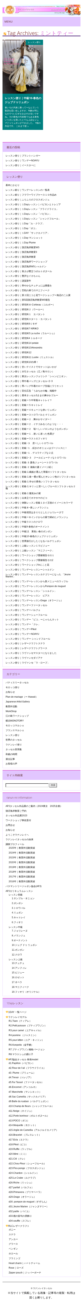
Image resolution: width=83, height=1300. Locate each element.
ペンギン (13, 1248)
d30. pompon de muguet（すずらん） (28, 1201)
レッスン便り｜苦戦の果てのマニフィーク (28, 290)
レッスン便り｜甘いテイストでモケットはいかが (31, 367)
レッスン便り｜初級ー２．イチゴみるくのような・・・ (35, 424)
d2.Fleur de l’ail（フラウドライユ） (27, 1068)
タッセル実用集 (14, 749)
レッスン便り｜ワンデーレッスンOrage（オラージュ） (34, 600)
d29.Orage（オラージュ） (22, 1197)
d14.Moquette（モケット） (23, 1125)
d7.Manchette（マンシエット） (25, 1092)
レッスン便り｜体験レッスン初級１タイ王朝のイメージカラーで (39, 502)
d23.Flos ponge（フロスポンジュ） (27, 1168)
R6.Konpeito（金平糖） (21, 1045)
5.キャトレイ (18, 917)
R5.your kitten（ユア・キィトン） (26, 1040)
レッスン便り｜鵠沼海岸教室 (21, 257)
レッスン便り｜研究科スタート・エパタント (29, 319)
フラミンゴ (14, 1258)
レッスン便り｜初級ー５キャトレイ (24, 405)
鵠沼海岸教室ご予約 (16, 811)
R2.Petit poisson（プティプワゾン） (28, 1025)
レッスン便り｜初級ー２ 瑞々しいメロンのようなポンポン (37, 429)
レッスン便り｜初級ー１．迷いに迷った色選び (30, 433)
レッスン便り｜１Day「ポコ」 (22, 228)
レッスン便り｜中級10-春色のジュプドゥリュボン (23, 100)
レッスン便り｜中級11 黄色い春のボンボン (29, 531)
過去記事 (10, 759)
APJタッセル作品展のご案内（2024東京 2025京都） (34, 806)
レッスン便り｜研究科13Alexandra (24, 347)
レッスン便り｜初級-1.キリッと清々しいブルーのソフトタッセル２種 (40, 487)
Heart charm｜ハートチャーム (24, 1263)
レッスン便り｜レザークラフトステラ (25, 643)
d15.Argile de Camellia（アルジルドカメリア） (33, 1130)
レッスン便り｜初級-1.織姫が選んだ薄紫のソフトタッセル (36, 472)
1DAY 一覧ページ (17, 1012)
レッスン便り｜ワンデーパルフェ (23, 610)
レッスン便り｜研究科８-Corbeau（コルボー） (30, 304)
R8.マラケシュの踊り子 (21, 1054)
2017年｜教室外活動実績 (22, 876)
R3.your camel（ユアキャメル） (25, 1030)
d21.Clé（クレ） (17, 1158)
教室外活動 (11, 706)
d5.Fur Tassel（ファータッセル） (26, 1082)
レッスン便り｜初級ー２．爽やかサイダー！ (29, 419)
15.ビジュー (18, 972)
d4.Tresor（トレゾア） (21, 1077)
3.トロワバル (18, 908)
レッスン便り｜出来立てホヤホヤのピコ (26, 498)
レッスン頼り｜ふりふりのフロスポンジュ (28, 199)
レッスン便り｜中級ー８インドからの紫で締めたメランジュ (37, 517)
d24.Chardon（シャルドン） (24, 1173)
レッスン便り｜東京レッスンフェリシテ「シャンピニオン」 (37, 376)
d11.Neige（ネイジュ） (21, 1111)
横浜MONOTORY (15, 720)
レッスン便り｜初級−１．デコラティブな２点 (29, 453)
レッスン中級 (16, 927)
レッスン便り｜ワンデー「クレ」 (23, 624)
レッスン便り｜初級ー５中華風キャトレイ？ (29, 400)
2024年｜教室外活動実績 (22, 852)
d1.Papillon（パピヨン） (22, 1063)
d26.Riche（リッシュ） (21, 1182)
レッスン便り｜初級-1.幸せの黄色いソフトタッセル (32, 481)
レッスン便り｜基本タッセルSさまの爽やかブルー (32, 395)
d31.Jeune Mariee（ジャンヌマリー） (29, 1206)
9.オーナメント (20, 940)
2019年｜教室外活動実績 (22, 867)
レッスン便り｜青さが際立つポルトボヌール (29, 271)
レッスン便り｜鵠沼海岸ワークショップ (26, 261)
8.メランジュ (18, 935)
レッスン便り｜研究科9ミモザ (21, 323)
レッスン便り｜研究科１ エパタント (25, 314)
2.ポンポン (17, 903)
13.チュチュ (18, 963)
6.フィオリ (17, 922)
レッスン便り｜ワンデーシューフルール (26, 615)
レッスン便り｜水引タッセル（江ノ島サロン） (30, 371)
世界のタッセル (14, 739)
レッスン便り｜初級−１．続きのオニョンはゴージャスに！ (36, 448)
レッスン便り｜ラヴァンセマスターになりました (31, 653)
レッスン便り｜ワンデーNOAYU (22, 160)
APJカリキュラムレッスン (19, 891)
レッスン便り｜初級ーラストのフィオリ (26, 438)
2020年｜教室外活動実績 (22, 862)
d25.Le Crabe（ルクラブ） (23, 1177)
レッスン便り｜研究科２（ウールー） (25, 309)
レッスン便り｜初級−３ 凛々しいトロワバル (29, 443)
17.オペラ (17, 982)
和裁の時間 (11, 754)
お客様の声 (11, 763)
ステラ (12, 1234)
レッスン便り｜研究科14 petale (22, 343)
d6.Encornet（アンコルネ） (23, 1087)
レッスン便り (34, 42)
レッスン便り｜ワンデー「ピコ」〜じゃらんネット (32, 619)
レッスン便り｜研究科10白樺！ (22, 362)
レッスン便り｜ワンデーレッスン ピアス (28, 595)
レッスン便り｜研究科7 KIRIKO (22, 328)
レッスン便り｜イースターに (21, 165)
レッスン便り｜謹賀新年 (18, 280)
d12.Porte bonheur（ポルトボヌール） (29, 1115)
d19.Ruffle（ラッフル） (21, 1149)
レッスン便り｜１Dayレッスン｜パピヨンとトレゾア (33, 204)
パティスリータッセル (17, 682)
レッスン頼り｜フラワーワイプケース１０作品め (31, 194)
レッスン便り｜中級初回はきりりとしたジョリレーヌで (35, 512)
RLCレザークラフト (18, 1226)
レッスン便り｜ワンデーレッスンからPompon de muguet (36, 586)
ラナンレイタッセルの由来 (19, 839)
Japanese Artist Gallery (18, 701)
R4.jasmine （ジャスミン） (23, 1035)
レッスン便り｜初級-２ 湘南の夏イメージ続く (29, 467)
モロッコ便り (12, 687)
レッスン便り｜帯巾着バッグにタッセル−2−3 (29, 381)
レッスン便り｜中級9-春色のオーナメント (27, 526)
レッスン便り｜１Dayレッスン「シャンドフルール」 (33, 218)
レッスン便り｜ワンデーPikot (21, 629)
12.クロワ (17, 954)
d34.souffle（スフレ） (20, 1220)
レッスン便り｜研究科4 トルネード (24, 338)
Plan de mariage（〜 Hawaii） (22, 696)
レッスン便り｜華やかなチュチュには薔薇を (29, 285)
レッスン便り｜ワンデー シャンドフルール (28, 638)
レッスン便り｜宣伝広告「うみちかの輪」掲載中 (31, 390)
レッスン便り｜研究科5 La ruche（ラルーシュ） (31, 333)
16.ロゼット (18, 977)
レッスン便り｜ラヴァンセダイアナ (24, 658)
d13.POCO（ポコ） (19, 1120)
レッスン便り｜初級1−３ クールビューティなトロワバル (36, 457)
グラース (13, 1244)
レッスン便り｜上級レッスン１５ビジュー (28, 545)
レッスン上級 (16, 959)
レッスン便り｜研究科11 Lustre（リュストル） (30, 357)
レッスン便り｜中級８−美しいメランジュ (27, 507)
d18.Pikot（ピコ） (18, 1144)
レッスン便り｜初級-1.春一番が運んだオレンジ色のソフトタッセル (40, 476)
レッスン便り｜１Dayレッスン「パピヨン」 (29, 214)
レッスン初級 (16, 894)
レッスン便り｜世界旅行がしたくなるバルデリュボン (33, 541)
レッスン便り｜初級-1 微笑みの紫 (23, 493)
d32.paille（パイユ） (20, 1211)
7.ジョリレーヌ (20, 930)
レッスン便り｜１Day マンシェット (24, 237)
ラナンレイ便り (14, 744)
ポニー (12, 1229)
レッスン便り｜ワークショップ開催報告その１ (30, 555)
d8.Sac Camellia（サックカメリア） (28, 1096)
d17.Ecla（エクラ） (19, 1139)
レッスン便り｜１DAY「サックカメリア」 (28, 233)
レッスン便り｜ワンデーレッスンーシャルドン (30, 569)
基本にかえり (12, 185)
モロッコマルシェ (15, 725)
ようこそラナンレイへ (17, 834)
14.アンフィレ (19, 968)
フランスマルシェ (15, 730)
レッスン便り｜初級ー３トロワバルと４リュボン (31, 414)
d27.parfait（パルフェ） (21, 1187)
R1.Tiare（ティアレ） (20, 1021)
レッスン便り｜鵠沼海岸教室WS (22, 247)
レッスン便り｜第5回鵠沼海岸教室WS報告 (28, 300)
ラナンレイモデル (17, 1017)
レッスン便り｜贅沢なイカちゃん (23, 276)
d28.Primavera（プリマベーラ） (26, 1192)
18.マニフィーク (20, 987)
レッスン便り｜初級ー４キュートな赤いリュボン (31, 410)
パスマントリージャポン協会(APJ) (24, 886)
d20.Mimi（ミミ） (18, 1154)
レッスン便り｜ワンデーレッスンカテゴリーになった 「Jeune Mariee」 (38, 575)
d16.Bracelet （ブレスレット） (25, 1135)
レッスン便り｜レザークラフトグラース (26, 648)
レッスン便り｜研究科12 (18, 352)
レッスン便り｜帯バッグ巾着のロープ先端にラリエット (35, 386)
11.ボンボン (18, 950)
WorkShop (11, 711)
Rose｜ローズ (16, 1267)
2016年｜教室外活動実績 (22, 881)
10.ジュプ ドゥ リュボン (24, 945)
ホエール (13, 1253)
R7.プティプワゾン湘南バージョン (27, 1049)
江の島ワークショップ (17, 716)
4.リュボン (17, 912)
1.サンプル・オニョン (23, 898)
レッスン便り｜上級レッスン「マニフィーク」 (30, 550)
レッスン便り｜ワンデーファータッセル (26, 605)
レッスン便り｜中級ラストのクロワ (24, 522)
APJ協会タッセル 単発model (23, 1059)
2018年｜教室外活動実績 (22, 871)
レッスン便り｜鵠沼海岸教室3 (21, 252)
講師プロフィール (15, 844)
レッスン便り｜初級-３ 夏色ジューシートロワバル (32, 462)
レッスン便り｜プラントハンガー (23, 155)
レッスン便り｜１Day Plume (21, 242)
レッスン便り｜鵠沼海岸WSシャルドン (26, 266)
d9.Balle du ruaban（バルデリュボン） (29, 1101)
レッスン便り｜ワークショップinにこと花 (27, 564)
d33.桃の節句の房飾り (20, 1216)
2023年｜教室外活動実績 (22, 857)
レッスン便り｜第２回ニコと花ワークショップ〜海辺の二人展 (38, 295)
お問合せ (10, 825)
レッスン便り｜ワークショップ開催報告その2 (29, 560)
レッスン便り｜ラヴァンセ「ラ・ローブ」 (28, 662)
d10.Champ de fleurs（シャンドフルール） (31, 1106)
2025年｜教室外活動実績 (22, 848)
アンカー (13, 1239)
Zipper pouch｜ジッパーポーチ (25, 1272)
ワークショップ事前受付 (18, 820)
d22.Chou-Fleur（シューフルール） (27, 1163)
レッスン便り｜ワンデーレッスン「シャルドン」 (31, 591)
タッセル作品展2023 (16, 815)
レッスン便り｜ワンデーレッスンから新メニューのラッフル (37, 581)
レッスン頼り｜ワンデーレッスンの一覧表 (28, 190)
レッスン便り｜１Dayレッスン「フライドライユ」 (32, 209)
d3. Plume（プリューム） (22, 1072)
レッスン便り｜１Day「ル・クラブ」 (25, 223)
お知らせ (10, 692)
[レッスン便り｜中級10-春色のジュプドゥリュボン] (23, 92)
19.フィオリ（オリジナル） (26, 992)
